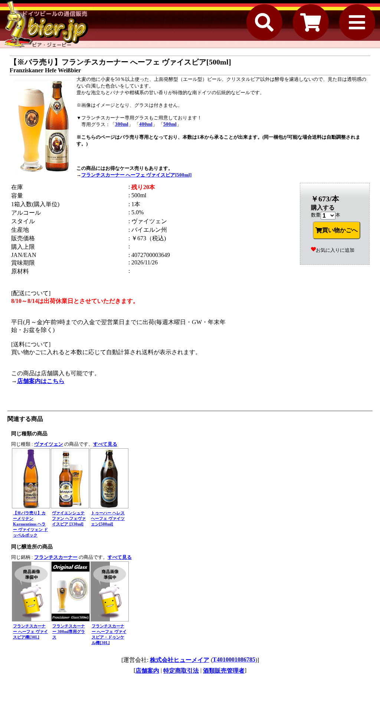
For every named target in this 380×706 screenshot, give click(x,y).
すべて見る (105, 444)
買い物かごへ (340, 230)
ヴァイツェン (48, 444)
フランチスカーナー (56, 557)
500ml (170, 124)
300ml (121, 124)
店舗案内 (147, 670)
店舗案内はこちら (41, 381)
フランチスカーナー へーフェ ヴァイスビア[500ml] (136, 175)
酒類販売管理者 (224, 670)
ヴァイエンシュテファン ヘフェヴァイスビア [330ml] (69, 518)
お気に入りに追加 (335, 250)
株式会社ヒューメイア (179, 660)
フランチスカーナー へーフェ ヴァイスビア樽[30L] (30, 631)
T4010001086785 (234, 659)
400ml (146, 124)
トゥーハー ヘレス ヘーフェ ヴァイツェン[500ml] (108, 518)
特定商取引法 (181, 670)
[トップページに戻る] (46, 24)
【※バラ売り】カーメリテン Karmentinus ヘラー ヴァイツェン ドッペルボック (30, 524)
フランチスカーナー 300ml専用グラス (68, 631)
